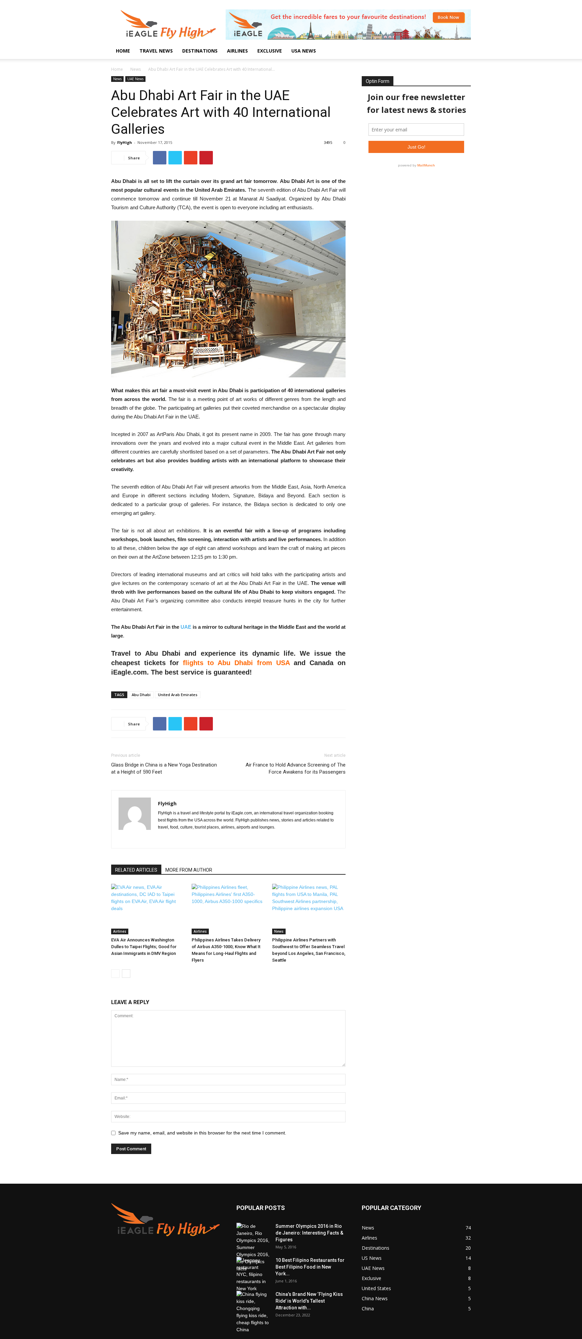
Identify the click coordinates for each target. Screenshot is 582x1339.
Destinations (200, 51)
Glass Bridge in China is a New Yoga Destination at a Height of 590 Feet (164, 768)
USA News (303, 51)
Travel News (156, 51)
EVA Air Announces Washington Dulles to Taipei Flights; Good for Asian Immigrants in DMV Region (143, 946)
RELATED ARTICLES (136, 870)
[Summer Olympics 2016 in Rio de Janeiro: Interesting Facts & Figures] (253, 1247)
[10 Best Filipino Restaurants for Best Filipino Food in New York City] (253, 1274)
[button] (463, 51)
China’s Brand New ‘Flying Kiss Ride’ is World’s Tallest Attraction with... (309, 1300)
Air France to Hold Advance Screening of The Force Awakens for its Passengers (296, 768)
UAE (186, 627)
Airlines (237, 51)
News (135, 69)
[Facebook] (163, 839)
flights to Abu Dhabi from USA (236, 662)
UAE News (135, 78)
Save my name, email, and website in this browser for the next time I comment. (202, 1132)
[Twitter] (187, 839)
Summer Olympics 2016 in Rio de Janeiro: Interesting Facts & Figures (309, 1232)
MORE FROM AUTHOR (188, 870)
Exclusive (269, 51)
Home (123, 51)
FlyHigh (124, 142)
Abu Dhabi (141, 694)
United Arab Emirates (177, 694)
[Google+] (175, 839)
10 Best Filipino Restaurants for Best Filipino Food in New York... (310, 1266)
